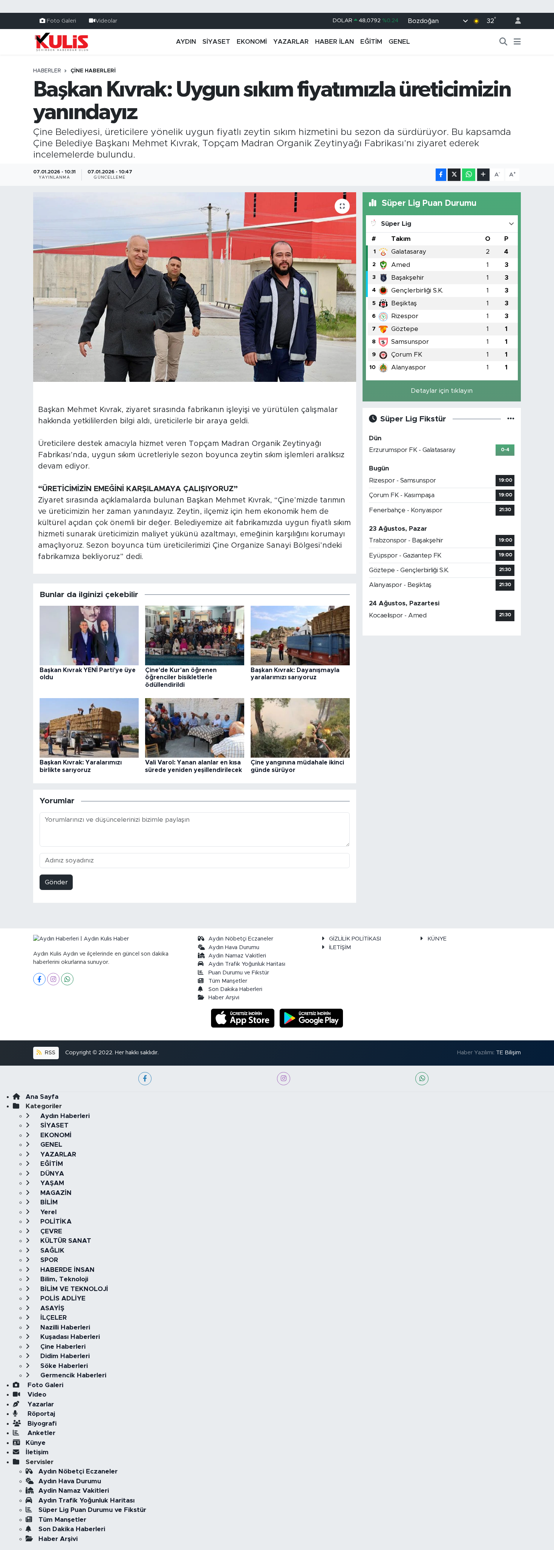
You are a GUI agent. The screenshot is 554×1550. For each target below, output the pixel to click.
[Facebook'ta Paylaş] (441, 174)
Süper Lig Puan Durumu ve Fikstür (92, 1510)
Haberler (47, 71)
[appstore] (244, 1017)
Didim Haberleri (64, 1356)
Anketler (40, 1433)
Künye (36, 1443)
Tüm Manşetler (227, 981)
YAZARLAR (291, 41)
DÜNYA (51, 1173)
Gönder (56, 882)
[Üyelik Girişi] (515, 21)
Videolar (106, 20)
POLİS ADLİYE (62, 1298)
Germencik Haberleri (72, 1375)
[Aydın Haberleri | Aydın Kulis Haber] (61, 41)
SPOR (48, 1260)
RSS (49, 1052)
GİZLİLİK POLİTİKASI (355, 939)
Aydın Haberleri (64, 1116)
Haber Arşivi (223, 997)
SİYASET (216, 41)
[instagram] (283, 1078)
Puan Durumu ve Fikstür (238, 973)
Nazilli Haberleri (64, 1327)
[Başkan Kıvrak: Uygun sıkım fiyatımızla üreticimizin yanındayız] (194, 286)
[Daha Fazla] (483, 174)
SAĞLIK (51, 1250)
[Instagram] (53, 979)
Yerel (47, 1212)
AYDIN (186, 41)
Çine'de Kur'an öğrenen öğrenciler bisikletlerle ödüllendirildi (181, 677)
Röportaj (40, 1414)
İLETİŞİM (340, 947)
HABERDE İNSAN (66, 1270)
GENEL (399, 41)
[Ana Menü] (517, 42)
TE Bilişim (508, 1052)
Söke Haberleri (63, 1366)
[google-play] (311, 1017)
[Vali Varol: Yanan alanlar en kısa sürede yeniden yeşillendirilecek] (194, 727)
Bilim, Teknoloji (63, 1279)
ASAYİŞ (51, 1308)
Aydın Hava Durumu (233, 947)
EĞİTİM (371, 41)
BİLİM (48, 1202)
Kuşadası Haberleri (69, 1337)
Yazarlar (40, 1404)
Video (36, 1394)
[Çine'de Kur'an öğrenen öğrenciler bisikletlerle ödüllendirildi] (194, 635)
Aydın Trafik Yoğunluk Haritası (246, 964)
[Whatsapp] (67, 979)
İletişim (37, 1452)
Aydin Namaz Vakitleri (237, 956)
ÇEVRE (50, 1231)
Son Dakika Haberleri (235, 989)
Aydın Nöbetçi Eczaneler (240, 939)
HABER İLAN (334, 41)
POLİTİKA (55, 1221)
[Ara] (503, 42)
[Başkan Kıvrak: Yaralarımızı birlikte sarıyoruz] (89, 727)
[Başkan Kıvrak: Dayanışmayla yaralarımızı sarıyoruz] (300, 635)
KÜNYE (437, 939)
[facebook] (145, 1078)
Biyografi (41, 1423)
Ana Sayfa (42, 1097)
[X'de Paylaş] (454, 174)
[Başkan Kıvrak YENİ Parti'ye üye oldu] (89, 635)
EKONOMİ (252, 41)
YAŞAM (51, 1183)
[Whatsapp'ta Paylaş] (468, 174)
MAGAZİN (55, 1193)
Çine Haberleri (93, 71)
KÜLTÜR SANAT (64, 1241)
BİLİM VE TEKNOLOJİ (73, 1289)
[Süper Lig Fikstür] (510, 419)
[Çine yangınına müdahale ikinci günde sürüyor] (300, 727)
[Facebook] (39, 979)
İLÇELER (52, 1317)
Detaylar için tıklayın (442, 391)
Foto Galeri (61, 20)
